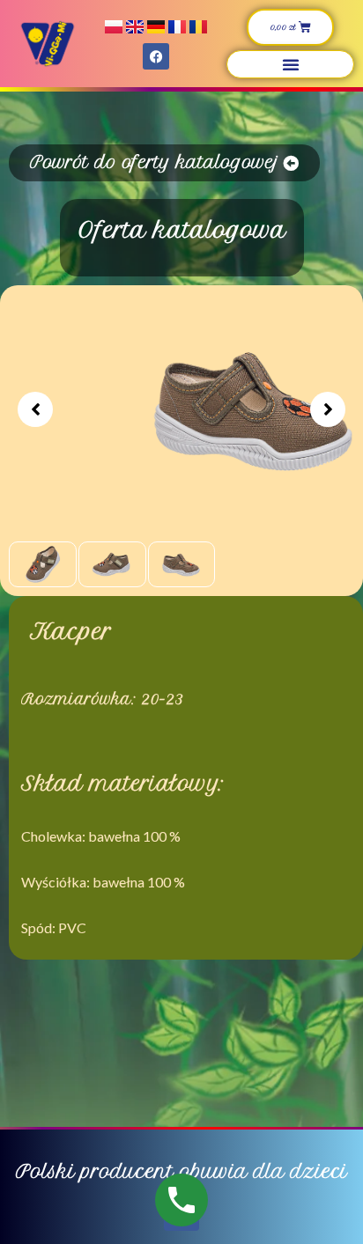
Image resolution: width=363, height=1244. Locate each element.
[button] (291, 64)
